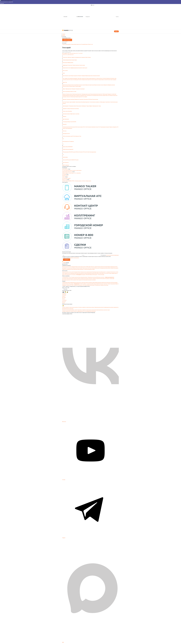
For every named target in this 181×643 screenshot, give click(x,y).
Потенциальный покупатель (98, 95)
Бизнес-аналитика (101, 277)
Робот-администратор (66, 273)
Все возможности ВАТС (90, 269)
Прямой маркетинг (79, 96)
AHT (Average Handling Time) (67, 121)
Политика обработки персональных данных (70, 307)
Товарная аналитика (96, 278)
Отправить (66, 259)
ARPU (75, 121)
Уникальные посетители (74, 108)
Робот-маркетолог (80, 279)
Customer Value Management (67, 128)
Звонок (63, 73)
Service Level (64, 159)
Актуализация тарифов (66, 178)
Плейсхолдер (105, 94)
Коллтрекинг (64, 278)
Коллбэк (80, 79)
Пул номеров (84, 96)
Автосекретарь (74, 269)
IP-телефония (71, 141)
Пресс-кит (107, 95)
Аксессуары (106, 285)
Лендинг (63, 82)
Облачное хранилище (66, 91)
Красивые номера (92, 282)
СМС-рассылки (97, 268)
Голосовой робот (65, 277)
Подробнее (2, 3)
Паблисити (64, 94)
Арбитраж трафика (71, 57)
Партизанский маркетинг (77, 94)
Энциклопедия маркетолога (76, 44)
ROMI (67, 157)
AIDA (73, 121)
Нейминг (63, 88)
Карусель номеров (94, 266)
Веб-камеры (94, 283)
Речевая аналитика (74, 277)
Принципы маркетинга (113, 95)
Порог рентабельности (88, 95)
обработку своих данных (74, 257)
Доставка (64, 297)
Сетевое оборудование (111, 283)
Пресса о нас (90, 44)
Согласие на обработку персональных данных (86, 307)
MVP (72, 146)
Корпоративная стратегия (103, 79)
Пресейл (104, 95)
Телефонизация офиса (66, 282)
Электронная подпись (66, 113)
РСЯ (89, 99)
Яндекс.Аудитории (65, 119)
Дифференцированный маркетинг (77, 67)
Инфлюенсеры (88, 75)
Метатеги (68, 86)
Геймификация (65, 65)
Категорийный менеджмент (73, 78)
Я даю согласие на (71, 257)
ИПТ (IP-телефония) (72, 266)
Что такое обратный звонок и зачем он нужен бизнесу (71, 170)
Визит (72, 62)
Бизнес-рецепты (68, 44)
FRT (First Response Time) (76, 136)
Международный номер (99, 282)
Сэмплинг (64, 103)
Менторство (64, 86)
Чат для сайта (106, 273)
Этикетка (84, 266)
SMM (73, 159)
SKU (71, 159)
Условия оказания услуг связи (67, 311)
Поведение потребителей (111, 94)
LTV (62, 144)
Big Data (63, 124)
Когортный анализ (65, 79)
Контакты (64, 301)
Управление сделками (91, 273)
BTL (66, 124)
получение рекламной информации (112, 255)
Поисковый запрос (72, 95)
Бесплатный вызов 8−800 (108, 282)
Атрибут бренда (88, 57)
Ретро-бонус (86, 99)
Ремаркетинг (76, 99)
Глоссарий (83, 44)
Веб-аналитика (65, 62)
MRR (70, 146)
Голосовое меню (70, 268)
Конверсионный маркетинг (86, 79)
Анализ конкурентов (81, 278)
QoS (63, 154)
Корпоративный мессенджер (103, 266)
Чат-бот (69, 277)
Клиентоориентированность (91, 78)
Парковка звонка (69, 94)
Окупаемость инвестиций (109, 278)
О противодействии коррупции (90, 311)
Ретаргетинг (81, 99)
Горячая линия (82, 65)
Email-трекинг (102, 278)
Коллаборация (75, 79)
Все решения (71, 283)
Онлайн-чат (72, 91)
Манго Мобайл (111, 268)
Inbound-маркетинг (65, 141)
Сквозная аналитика (89, 278)
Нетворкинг (74, 88)
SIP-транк (68, 159)
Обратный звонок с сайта (81, 269)
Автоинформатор (68, 269)
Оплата (63, 298)
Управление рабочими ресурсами (76, 273)
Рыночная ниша (95, 99)
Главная (63, 44)
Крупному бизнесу (85, 282)
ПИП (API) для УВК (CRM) (99, 273)
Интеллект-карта (68, 75)
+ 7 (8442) (79, 16)
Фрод (71, 111)
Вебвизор (69, 62)
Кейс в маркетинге (83, 78)
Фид (69, 111)
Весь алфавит (64, 53)
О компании (64, 300)
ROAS (63, 157)
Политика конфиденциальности (78, 311)
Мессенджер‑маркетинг (66, 279)
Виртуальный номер (79, 266)
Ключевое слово (113, 78)
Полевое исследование (80, 95)
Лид (66, 82)
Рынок (91, 99)
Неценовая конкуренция (80, 88)
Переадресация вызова (86, 94)
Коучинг (109, 79)
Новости (86, 44)
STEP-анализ (76, 159)
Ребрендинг (64, 99)
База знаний (84, 273)
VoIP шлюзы (85, 285)
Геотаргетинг (70, 65)
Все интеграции (101, 274)
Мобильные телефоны (100, 285)
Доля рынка (85, 67)
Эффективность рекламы (74, 113)
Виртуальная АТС (65, 266)
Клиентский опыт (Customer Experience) (104, 78)
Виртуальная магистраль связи (88, 268)
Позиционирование (65, 95)
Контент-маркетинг (94, 79)
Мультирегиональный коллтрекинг (89, 279)
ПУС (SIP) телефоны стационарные (85, 283)
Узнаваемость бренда (66, 108)
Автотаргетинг (65, 57)
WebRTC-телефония (65, 165)
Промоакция (73, 96)
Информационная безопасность (76, 282)
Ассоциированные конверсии (80, 57)
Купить (116, 31)
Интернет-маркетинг (74, 75)
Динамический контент (66, 67)
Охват (75, 91)
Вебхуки (91, 274)
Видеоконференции (111, 266)
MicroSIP (67, 146)
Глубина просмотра (76, 65)
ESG (69, 133)
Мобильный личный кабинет (78, 268)
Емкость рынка (65, 70)
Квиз (79, 78)
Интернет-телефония (81, 75)
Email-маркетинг (65, 133)
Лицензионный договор (99, 307)
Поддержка (88, 16)
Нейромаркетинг (68, 88)
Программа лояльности (66, 96)
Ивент (63, 75)
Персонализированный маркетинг (96, 94)
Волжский (65, 16)
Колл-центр (71, 79)
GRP (63, 138)
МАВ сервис (88, 266)
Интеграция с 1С (96, 274)
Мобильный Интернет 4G (91, 285)
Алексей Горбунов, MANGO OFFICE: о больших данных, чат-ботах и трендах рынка (76, 180)
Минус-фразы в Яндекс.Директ (75, 86)
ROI (65, 157)
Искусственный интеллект (95, 75)
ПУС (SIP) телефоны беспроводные (76, 285)
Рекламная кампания (70, 99)
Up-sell (63, 162)
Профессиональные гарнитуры (101, 283)
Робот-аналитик (74, 279)
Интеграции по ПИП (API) (85, 274)
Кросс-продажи (113, 79)
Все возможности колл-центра (70, 274)
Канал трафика (65, 78)
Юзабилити (64, 116)
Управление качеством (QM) (93, 277)
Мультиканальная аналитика (72, 278)
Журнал (63, 302)
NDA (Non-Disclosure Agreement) (67, 149)
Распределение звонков (104, 268)
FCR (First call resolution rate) (67, 136)
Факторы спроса (65, 111)
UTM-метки (67, 162)
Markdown (64, 146)
